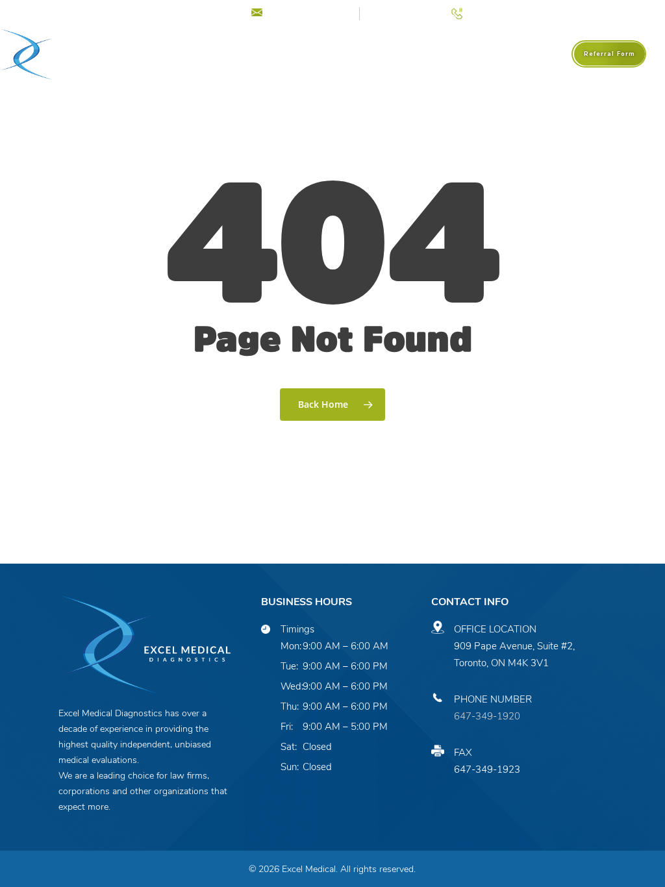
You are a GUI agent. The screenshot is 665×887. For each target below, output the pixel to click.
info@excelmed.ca (308, 12)
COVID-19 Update (187, 12)
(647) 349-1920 (503, 12)
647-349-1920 (487, 716)
